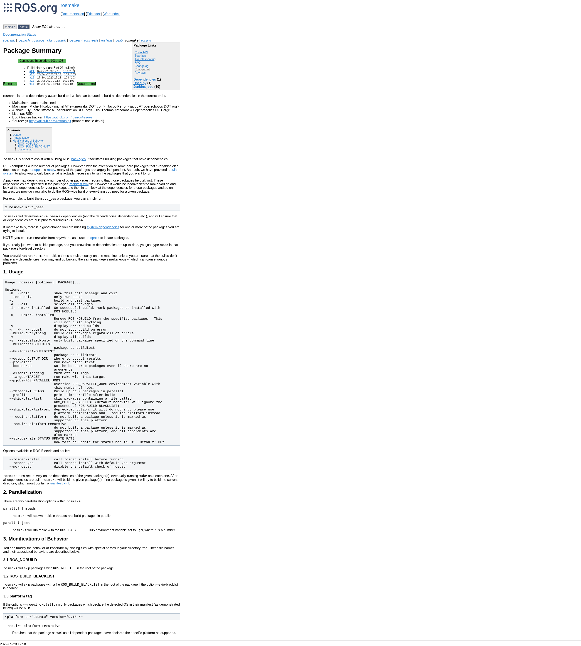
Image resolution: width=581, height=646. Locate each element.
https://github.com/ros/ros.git (50, 121)
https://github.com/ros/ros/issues (68, 117)
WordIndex (111, 14)
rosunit (146, 40)
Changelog (141, 66)
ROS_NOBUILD (28, 143)
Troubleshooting (145, 59)
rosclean (75, 40)
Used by (139, 83)
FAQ (137, 62)
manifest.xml (79, 184)
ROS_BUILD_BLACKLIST (34, 146)
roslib (119, 40)
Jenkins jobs (143, 86)
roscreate (91, 40)
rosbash (24, 40)
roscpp (35, 170)
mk (12, 40)
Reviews (140, 72)
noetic (24, 27)
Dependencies (144, 79)
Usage (17, 134)
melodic (10, 27)
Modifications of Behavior (28, 140)
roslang (106, 40)
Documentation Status (19, 34)
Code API (141, 52)
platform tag (25, 149)
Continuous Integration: (41, 60)
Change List (142, 69)
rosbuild (60, 40)
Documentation (73, 14)
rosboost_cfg (42, 40)
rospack (93, 238)
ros (5, 40)
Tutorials (140, 55)
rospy (51, 170)
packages (78, 159)
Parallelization (21, 137)
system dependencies (103, 227)
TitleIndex (94, 14)
